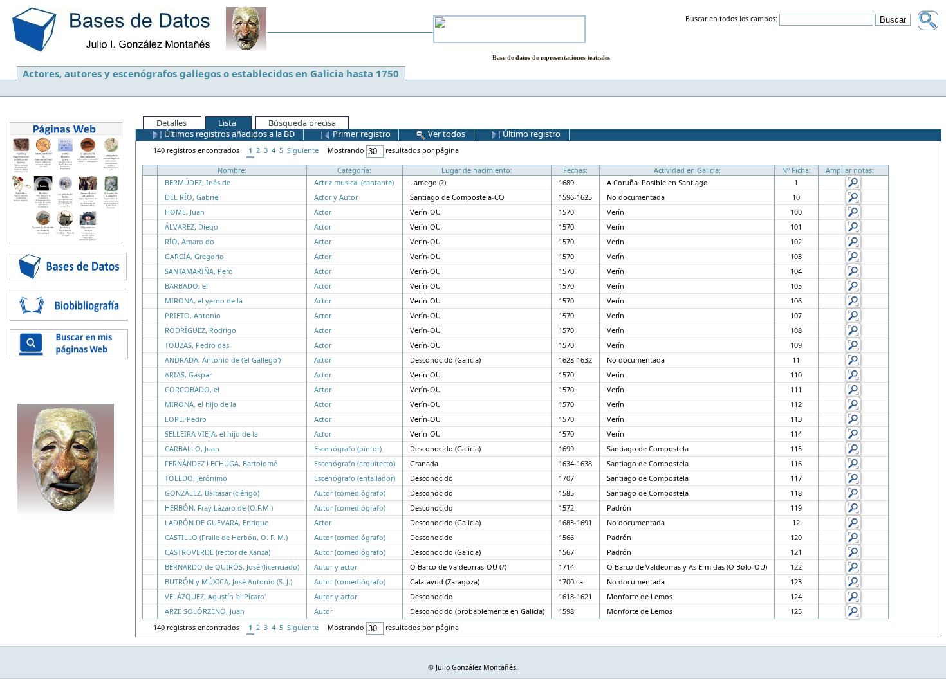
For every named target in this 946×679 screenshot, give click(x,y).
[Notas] (853, 181)
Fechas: (575, 170)
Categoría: (354, 170)
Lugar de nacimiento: (476, 170)
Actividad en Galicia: (687, 170)
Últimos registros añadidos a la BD (228, 134)
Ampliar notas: (850, 170)
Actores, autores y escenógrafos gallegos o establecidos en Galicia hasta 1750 (211, 73)
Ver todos (445, 134)
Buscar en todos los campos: (731, 19)
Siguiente (303, 150)
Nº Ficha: (796, 170)
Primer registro (361, 134)
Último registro (531, 134)
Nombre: (232, 170)
